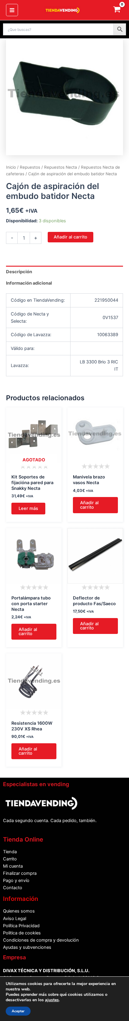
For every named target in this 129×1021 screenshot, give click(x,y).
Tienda (10, 851)
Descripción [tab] (19, 271)
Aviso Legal (14, 918)
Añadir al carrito (70, 237)
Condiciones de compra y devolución (41, 940)
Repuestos (30, 167)
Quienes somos (19, 911)
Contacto (12, 887)
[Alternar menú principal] (12, 10)
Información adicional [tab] (29, 283)
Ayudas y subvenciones (27, 947)
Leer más (28, 508)
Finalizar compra (20, 873)
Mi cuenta (13, 866)
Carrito (10, 859)
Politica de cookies (22, 933)
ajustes (52, 1000)
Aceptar (18, 1011)
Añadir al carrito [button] (89, 505)
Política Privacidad (21, 925)
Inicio (11, 167)
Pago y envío (16, 880)
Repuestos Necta (60, 167)
